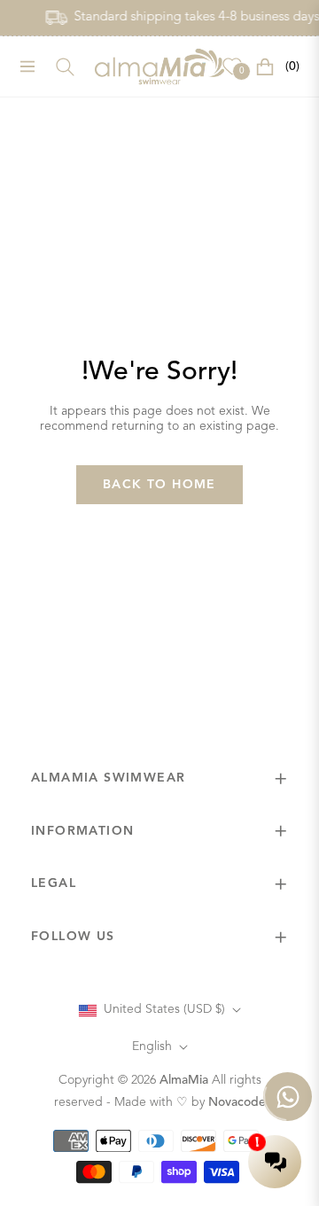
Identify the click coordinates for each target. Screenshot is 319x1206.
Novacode (237, 1102)
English (152, 1046)
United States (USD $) (164, 1009)
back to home (159, 485)
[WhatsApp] (287, 1096)
